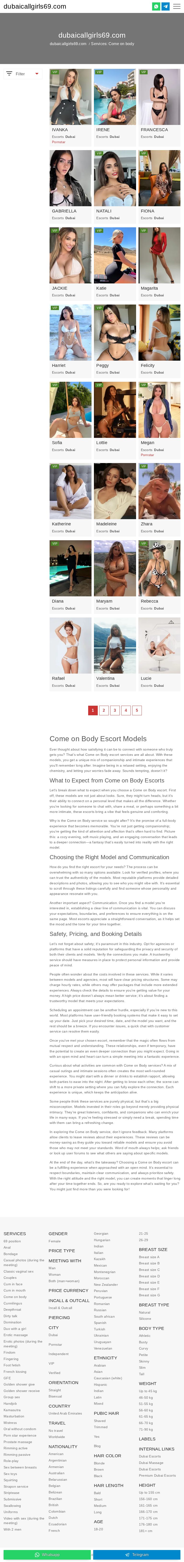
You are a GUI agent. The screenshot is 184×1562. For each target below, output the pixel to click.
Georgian (101, 1233)
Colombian (57, 1511)
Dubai (53, 1335)
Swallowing (12, 1506)
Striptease (12, 1493)
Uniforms (11, 1512)
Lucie (146, 678)
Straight (55, 1390)
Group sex (12, 1397)
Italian (99, 1253)
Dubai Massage (151, 1463)
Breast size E (149, 1282)
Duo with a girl (15, 1329)
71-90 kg (146, 1429)
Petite (143, 1355)
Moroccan (101, 1278)
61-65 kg (146, 1416)
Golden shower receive (22, 1391)
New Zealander (106, 1284)
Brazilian (55, 1499)
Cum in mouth (15, 1290)
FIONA (147, 211)
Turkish (99, 1329)
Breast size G (149, 1295)
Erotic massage (16, 1335)
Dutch (53, 1518)
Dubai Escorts (150, 1456)
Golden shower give (19, 1384)
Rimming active (16, 1448)
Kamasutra (12, 1410)
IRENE (103, 129)
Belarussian (58, 1479)
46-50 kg (146, 1397)
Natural (144, 1312)
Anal (7, 1247)
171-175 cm (148, 1518)
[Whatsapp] (156, 6)
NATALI (103, 211)
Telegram (140, 1555)
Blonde (99, 1463)
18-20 (98, 1529)
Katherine (61, 524)
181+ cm (146, 1531)
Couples (10, 1278)
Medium (100, 1506)
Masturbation (14, 1416)
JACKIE (60, 288)
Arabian (100, 1365)
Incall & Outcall (60, 1308)
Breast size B (149, 1263)
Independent (59, 1354)
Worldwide (57, 1437)
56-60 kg (146, 1410)
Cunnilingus (13, 1303)
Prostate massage (18, 1442)
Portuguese (103, 1297)
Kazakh (100, 1259)
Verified (54, 1373)
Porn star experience (20, 1435)
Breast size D (149, 1276)
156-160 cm (148, 1499)
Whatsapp (51, 1555)
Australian (56, 1473)
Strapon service (16, 1486)
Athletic (144, 1336)
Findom (10, 1352)
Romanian (102, 1304)
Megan (147, 442)
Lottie (101, 442)
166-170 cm (148, 1512)
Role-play (11, 1461)
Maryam (104, 601)
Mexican (100, 1265)
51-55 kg (146, 1404)
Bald (97, 1493)
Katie (101, 288)
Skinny (144, 1361)
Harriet (58, 365)
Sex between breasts (20, 1467)
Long (98, 1512)
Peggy (102, 365)
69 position (12, 1241)
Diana (57, 601)
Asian (98, 1372)
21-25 (143, 1233)
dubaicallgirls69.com (35, 6)
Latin (98, 1397)
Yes (97, 1437)
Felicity (148, 365)
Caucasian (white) (108, 1378)
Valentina (105, 678)
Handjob (10, 1403)
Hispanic (100, 1384)
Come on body (15, 1297)
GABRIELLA (64, 211)
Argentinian (58, 1460)
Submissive (13, 1499)
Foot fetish (12, 1365)
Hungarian (102, 1240)
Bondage (11, 1254)
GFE (7, 1378)
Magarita (149, 288)
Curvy (143, 1348)
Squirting (10, 1480)
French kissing (15, 1372)
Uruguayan (102, 1342)
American (56, 1454)
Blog (97, 1446)
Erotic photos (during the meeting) (23, 1343)
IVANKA (60, 129)
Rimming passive (17, 1454)
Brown (99, 1469)
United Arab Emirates (65, 1413)
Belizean (55, 1492)
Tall (141, 1374)
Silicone (145, 1319)
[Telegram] (165, 6)
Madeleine (106, 524)
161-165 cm (148, 1505)
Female (55, 1241)
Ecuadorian (58, 1524)
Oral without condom (20, 1429)
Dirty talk (10, 1316)
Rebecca (149, 601)
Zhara (146, 524)
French (54, 1531)
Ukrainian (101, 1335)
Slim (142, 1367)
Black (98, 1476)
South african (104, 1316)
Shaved (100, 1421)
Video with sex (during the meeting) (24, 1520)
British (53, 1505)
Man (52, 1268)
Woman (55, 1274)
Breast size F (149, 1289)
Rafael (58, 678)
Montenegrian (105, 1272)
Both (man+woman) (64, 1281)
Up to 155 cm (149, 1492)
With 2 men (13, 1529)
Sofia (57, 442)
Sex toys (10, 1474)
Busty (143, 1342)
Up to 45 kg (148, 1391)
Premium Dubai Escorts (157, 1475)
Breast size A (149, 1257)
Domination (13, 1322)
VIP (51, 1363)
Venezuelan (103, 1348)
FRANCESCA (154, 129)
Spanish (100, 1323)
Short (98, 1499)
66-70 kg (146, 1423)
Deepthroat (12, 1309)
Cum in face (13, 1284)
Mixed (98, 1403)
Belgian (54, 1486)
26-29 (143, 1240)
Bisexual (55, 1396)
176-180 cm (148, 1524)
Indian (99, 1246)
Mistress (10, 1423)
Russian (100, 1310)
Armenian (56, 1467)
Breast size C (149, 1270)
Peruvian (101, 1291)
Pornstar (55, 1344)
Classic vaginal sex (19, 1271)
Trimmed (101, 1427)
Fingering (11, 1359)
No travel (56, 1431)
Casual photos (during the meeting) (24, 1262)
